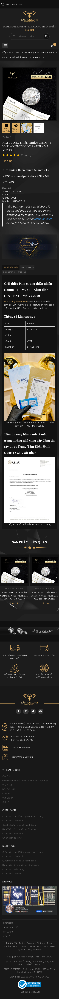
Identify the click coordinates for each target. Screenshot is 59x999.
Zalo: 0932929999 (20, 747)
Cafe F (5, 802)
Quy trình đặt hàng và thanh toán (19, 825)
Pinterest (41, 943)
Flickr (50, 943)
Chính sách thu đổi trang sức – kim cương (22, 816)
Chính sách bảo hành (12, 820)
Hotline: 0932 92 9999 (22, 736)
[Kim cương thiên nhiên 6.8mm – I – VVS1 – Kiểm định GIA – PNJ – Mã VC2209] (26, 128)
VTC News (7, 784)
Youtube (7, 946)
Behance (34, 946)
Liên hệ (6, 936)
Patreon (37, 949)
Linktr (28, 949)
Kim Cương (14, 52)
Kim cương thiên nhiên (15, 301)
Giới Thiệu (7, 776)
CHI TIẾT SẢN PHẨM (10, 267)
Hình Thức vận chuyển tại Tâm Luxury (20, 829)
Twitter (22, 943)
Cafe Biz (6, 793)
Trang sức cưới (10, 927)
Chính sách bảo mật (12, 837)
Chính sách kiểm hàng (13, 833)
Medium (16, 946)
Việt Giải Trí (7, 798)
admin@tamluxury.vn (22, 756)
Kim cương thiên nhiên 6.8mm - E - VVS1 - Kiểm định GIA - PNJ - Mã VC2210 (14, 595)
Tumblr (24, 946)
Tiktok (43, 946)
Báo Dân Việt (8, 789)
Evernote (31, 943)
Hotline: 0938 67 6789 (22, 739)
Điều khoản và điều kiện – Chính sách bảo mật (25, 780)
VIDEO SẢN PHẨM (27, 267)
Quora (21, 949)
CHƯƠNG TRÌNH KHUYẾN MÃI (14, 272)
